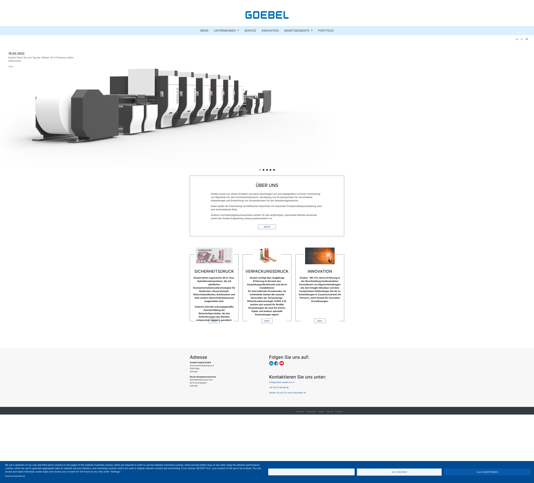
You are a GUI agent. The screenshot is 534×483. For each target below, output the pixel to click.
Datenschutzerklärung (15, 476)
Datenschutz (311, 412)
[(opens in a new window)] (271, 363)
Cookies (321, 412)
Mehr (267, 226)
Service (250, 30)
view (10, 66)
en (522, 39)
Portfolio (326, 30)
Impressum (300, 412)
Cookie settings (311, 472)
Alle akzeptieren (487, 472)
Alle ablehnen (399, 472)
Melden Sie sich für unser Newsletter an (287, 392)
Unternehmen (225, 30)
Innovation (270, 30)
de (517, 39)
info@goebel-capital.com (281, 382)
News (204, 30)
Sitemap (330, 412)
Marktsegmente (297, 30)
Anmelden (339, 412)
